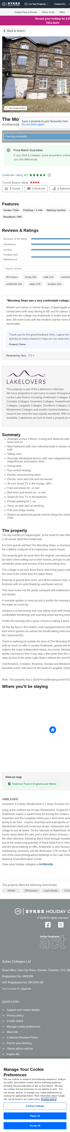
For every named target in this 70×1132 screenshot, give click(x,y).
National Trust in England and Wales (34, 783)
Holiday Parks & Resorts (26, 12)
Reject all (35, 1116)
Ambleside (46, 864)
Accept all (35, 1125)
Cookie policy (49, 1099)
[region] (35, 1095)
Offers (62, 12)
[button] (7, 74)
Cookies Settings (35, 1106)
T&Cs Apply (52, 22)
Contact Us (59, 4)
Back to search (16, 30)
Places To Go (48, 12)
